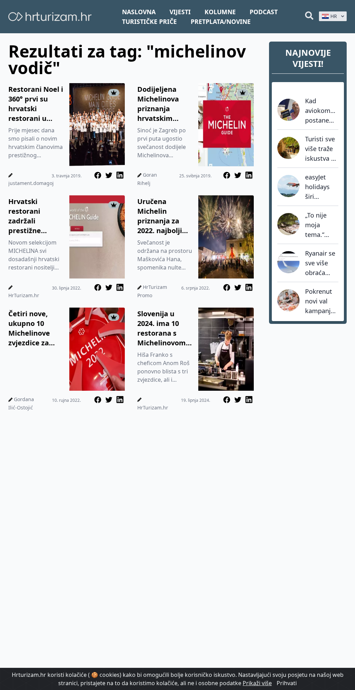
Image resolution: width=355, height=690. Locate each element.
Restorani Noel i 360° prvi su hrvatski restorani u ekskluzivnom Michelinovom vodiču (35, 104)
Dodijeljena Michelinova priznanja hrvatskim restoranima (158, 104)
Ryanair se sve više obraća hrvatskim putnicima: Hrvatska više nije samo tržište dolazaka (321, 263)
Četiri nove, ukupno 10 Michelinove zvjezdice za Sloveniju (29, 328)
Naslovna (139, 12)
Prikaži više (257, 683)
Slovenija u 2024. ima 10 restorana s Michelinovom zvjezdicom (161, 328)
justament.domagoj (31, 183)
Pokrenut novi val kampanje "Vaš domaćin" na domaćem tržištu (320, 301)
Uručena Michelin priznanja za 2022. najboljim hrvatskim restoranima (163, 216)
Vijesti (180, 12)
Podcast (264, 12)
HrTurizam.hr (23, 295)
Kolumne (220, 12)
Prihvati (287, 683)
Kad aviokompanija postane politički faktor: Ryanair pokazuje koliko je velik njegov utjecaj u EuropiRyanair (321, 111)
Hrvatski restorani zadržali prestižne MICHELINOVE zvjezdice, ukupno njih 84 (33, 216)
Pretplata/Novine (221, 21)
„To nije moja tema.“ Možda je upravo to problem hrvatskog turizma (320, 225)
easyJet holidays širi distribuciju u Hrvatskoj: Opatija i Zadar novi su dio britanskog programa (321, 187)
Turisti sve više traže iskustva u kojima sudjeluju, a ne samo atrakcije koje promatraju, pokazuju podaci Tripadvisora (321, 149)
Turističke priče (149, 21)
